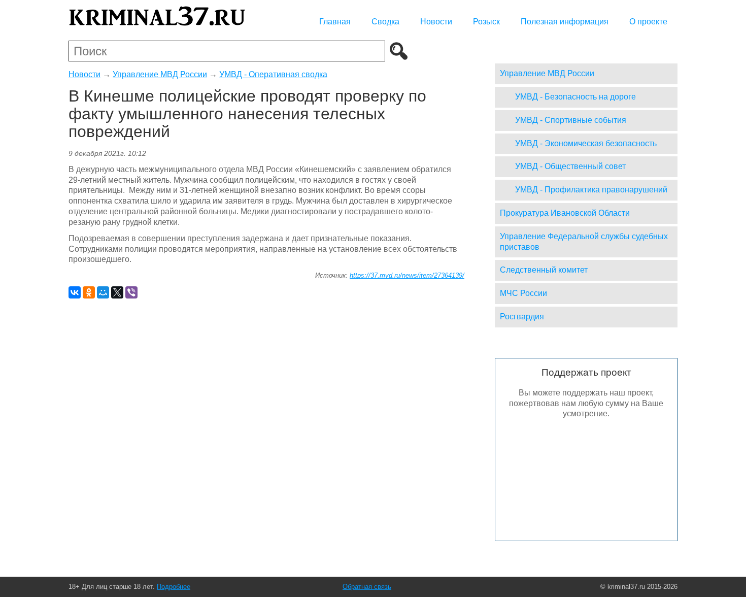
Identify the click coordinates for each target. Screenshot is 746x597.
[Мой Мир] (103, 292)
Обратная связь (367, 586)
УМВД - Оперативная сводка (273, 74)
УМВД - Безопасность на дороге (575, 96)
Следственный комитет (544, 270)
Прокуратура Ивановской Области (565, 213)
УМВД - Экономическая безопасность (586, 143)
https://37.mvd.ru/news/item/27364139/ (407, 275)
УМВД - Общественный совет (570, 166)
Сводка (385, 21)
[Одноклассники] (89, 292)
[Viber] (131, 292)
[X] (117, 292)
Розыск (486, 21)
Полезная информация (564, 21)
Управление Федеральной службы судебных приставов (584, 241)
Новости (436, 21)
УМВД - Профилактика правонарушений (591, 189)
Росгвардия (522, 316)
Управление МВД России (160, 74)
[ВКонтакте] (75, 292)
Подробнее (173, 586)
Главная (335, 21)
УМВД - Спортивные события (570, 120)
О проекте (648, 21)
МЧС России (523, 293)
